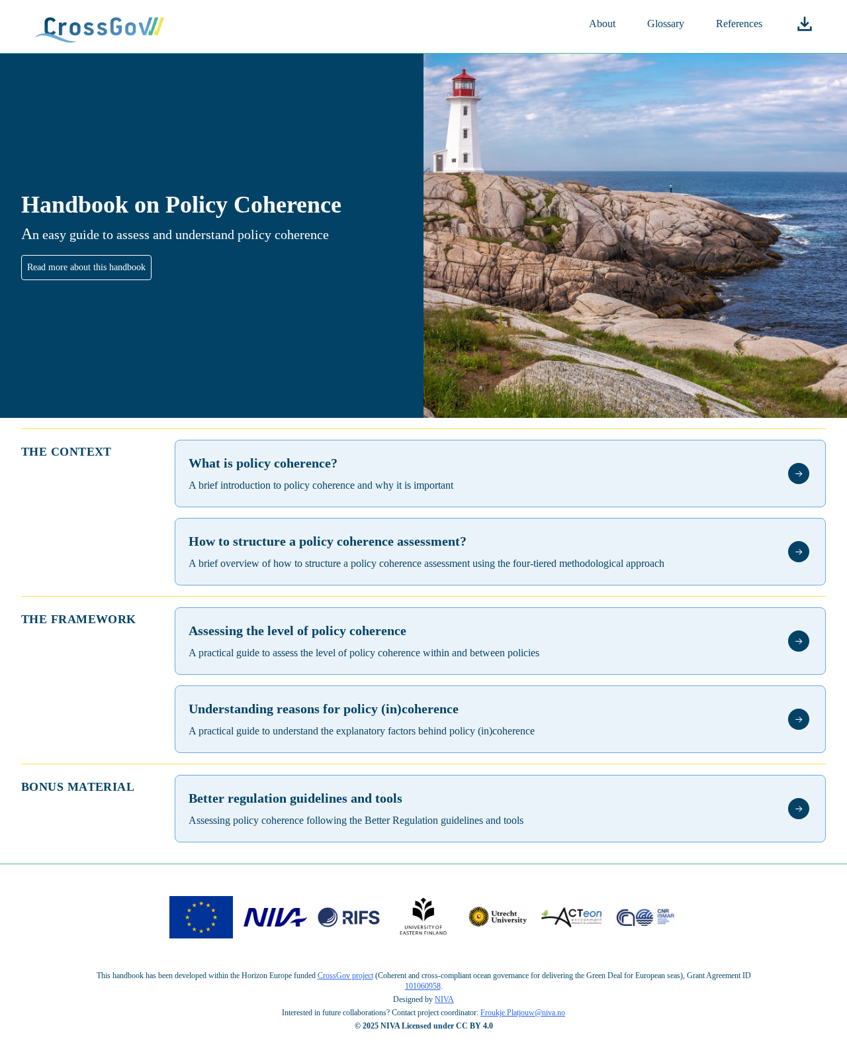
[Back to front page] (100, 26)
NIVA (444, 999)
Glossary (665, 23)
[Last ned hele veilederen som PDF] (804, 24)
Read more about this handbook (86, 267)
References (739, 23)
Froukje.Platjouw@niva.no (522, 1012)
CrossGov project (345, 975)
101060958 (423, 986)
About (602, 23)
